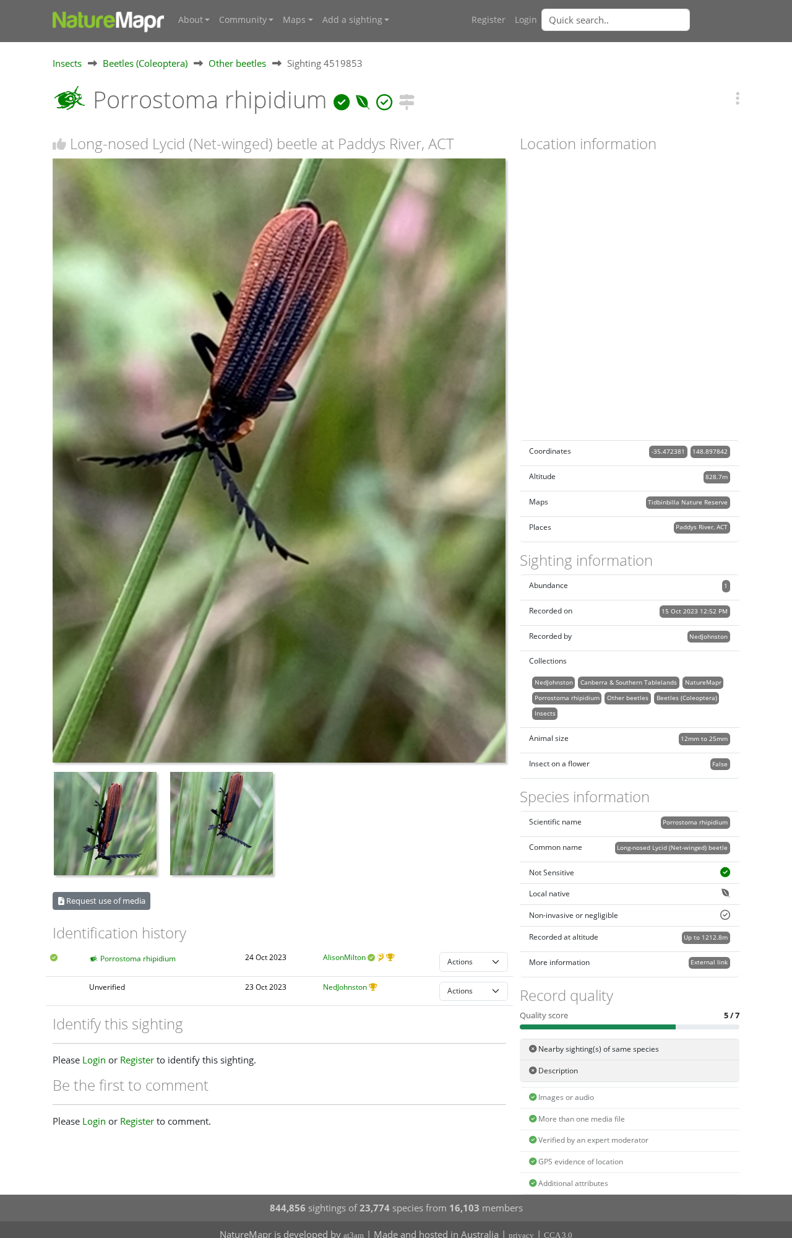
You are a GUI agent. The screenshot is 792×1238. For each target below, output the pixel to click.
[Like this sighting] (59, 144)
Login (526, 19)
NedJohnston (345, 987)
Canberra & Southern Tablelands (628, 682)
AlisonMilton (344, 957)
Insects (67, 63)
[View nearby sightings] (406, 99)
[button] (737, 98)
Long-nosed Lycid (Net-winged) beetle (672, 847)
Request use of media (104, 900)
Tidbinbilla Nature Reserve (688, 502)
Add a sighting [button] (352, 19)
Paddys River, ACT (702, 526)
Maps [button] (294, 19)
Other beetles (237, 63)
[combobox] (640, 20)
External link (709, 962)
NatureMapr (703, 682)
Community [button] (243, 19)
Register (488, 19)
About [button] (190, 19)
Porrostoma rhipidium (138, 958)
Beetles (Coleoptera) (145, 63)
